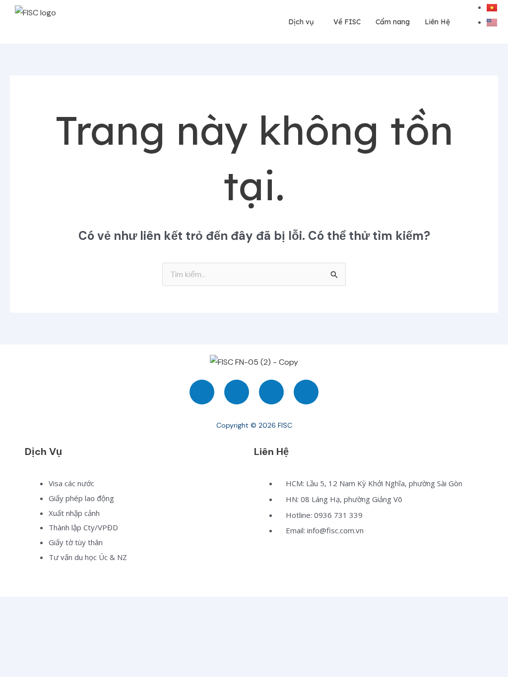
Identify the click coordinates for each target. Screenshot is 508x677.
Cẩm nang (393, 21)
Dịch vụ (301, 21)
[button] (303, 22)
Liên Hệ (437, 21)
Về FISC (347, 21)
